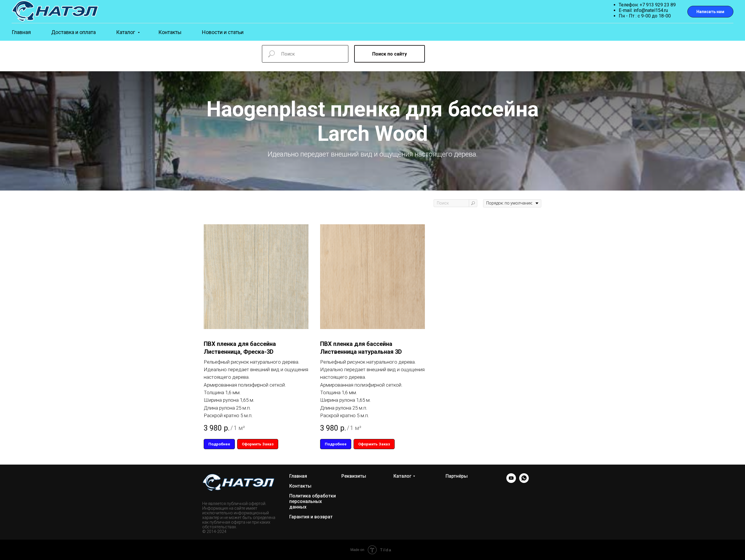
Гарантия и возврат (311, 517)
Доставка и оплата (73, 32)
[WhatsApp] (524, 481)
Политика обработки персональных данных (312, 501)
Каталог (126, 32)
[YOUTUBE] (511, 481)
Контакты (170, 32)
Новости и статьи (223, 32)
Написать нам (710, 11)
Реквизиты (353, 476)
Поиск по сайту (389, 54)
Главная (21, 32)
